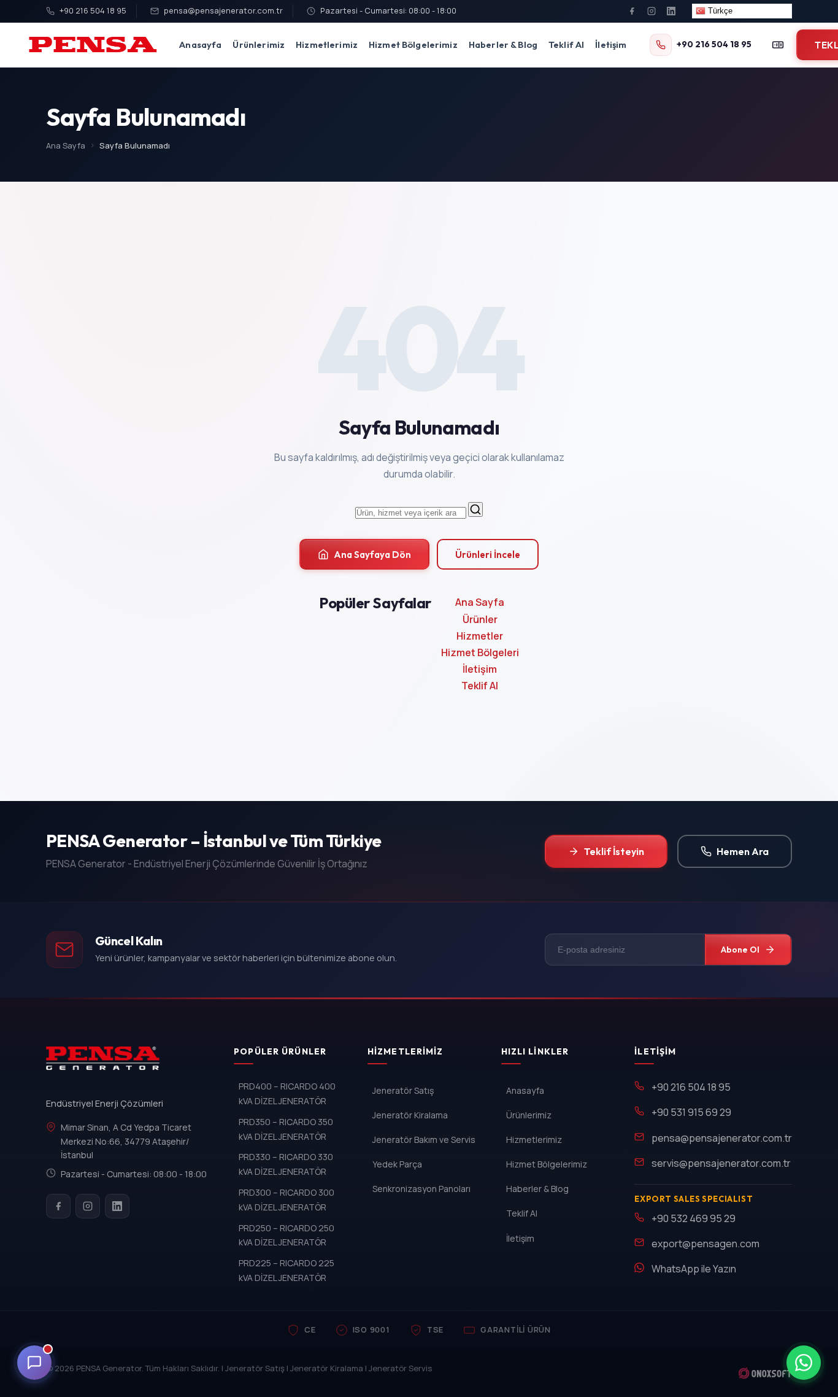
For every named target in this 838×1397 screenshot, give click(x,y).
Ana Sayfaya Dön (372, 554)
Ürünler (480, 619)
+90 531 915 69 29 (691, 1112)
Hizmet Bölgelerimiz (413, 44)
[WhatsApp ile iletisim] (803, 1362)
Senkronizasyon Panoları (421, 1188)
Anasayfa (200, 44)
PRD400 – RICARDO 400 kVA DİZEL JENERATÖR (287, 1093)
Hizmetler (479, 636)
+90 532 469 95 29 (694, 1218)
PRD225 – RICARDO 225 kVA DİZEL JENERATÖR (286, 1270)
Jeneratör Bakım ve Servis (423, 1139)
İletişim (610, 44)
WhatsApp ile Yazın (694, 1268)
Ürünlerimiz (259, 44)
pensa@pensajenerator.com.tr (223, 10)
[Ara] (475, 509)
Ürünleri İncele (487, 554)
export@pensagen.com (705, 1243)
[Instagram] (651, 11)
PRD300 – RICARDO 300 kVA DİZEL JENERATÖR (286, 1199)
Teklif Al (566, 44)
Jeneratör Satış (403, 1090)
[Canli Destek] (34, 1362)
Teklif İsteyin (614, 851)
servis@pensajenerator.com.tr (721, 1163)
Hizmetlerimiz (327, 44)
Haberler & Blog (503, 44)
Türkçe (718, 10)
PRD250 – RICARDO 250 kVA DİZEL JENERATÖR (286, 1235)
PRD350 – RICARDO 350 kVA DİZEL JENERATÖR (286, 1129)
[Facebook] (631, 11)
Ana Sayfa (65, 145)
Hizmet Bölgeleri (480, 652)
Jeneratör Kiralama (410, 1115)
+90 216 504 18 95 (93, 10)
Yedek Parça (397, 1164)
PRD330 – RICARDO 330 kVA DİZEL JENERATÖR (286, 1164)
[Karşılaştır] (778, 45)
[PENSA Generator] (106, 1064)
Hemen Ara (743, 851)
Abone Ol (740, 949)
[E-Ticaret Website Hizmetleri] (765, 1373)
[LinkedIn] (671, 11)
